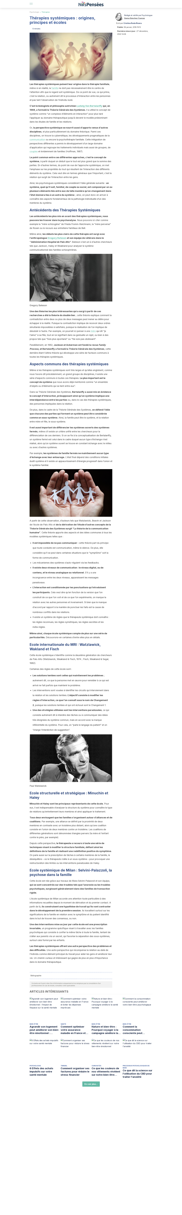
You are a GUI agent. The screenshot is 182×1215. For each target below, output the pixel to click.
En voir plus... (91, 1084)
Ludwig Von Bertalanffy (89, 106)
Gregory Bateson (57, 238)
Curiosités (96, 1066)
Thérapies (45, 12)
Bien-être (34, 1024)
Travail (64, 1066)
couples (34, 151)
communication (37, 139)
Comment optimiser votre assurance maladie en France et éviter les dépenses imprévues (73, 1030)
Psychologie (34, 12)
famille (55, 88)
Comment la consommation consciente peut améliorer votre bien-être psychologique (135, 1030)
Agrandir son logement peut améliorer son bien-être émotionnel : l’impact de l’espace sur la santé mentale (44, 1030)
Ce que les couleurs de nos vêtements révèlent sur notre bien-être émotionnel (106, 1071)
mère (93, 331)
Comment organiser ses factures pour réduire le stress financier (75, 1071)
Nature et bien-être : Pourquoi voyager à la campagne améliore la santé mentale (105, 1030)
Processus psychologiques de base (136, 1067)
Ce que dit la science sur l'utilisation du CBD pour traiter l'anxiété (137, 1073)
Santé (63, 1024)
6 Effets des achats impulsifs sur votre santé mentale (41, 1071)
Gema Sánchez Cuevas (134, 18)
